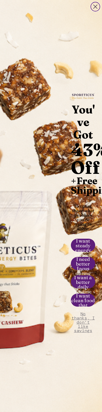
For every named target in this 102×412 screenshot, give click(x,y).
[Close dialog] (95, 6)
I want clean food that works (83, 300)
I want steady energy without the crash (83, 245)
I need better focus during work (83, 263)
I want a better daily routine (83, 281)
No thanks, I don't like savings (83, 318)
